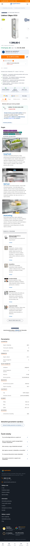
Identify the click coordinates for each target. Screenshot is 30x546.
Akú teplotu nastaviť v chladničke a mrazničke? (13, 450)
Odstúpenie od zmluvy (7, 508)
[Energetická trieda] (3, 19)
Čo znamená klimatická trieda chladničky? (12, 454)
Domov (3, 545)
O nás (3, 487)
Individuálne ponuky (6, 519)
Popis (9, 99)
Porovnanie (21, 545)
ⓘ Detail (10, 242)
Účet (15, 545)
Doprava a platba (5, 492)
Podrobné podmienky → (8, 122)
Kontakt (3, 510)
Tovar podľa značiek (6, 503)
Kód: (2, 68)
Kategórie (9, 545)
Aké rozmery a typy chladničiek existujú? (12, 446)
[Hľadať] (27, 4)
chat (28, 1)
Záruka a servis (16, 99)
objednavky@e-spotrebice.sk (10, 482)
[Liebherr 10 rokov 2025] (26, 20)
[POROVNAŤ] (27, 57)
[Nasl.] (28, 28)
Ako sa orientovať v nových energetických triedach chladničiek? (12, 442)
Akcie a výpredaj (5, 516)
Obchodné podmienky (7, 501)
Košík (27, 545)
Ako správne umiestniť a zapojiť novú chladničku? (11, 458)
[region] (15, 28)
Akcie (4, 99)
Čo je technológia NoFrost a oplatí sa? (11, 437)
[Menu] (2, 4)
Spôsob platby (5, 494)
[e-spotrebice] (15, 4)
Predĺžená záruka (5, 490)
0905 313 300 (5, 1)
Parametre (25, 99)
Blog (3, 521)
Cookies (3, 505)
